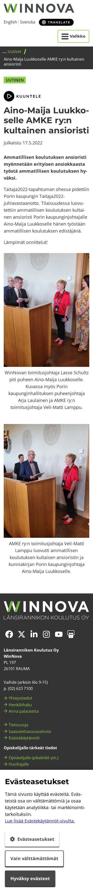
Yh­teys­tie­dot (20, 698)
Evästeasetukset (35, 839)
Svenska (27, 22)
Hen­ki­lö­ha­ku (20, 704)
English (10, 22)
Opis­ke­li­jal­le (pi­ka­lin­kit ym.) (34, 757)
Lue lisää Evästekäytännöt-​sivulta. (40, 821)
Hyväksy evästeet (30, 878)
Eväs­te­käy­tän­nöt (24, 738)
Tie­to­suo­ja (18, 725)
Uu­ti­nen (15, 80)
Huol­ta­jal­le (19, 764)
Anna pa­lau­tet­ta (24, 711)
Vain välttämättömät (34, 858)
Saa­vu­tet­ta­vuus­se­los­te (30, 731)
